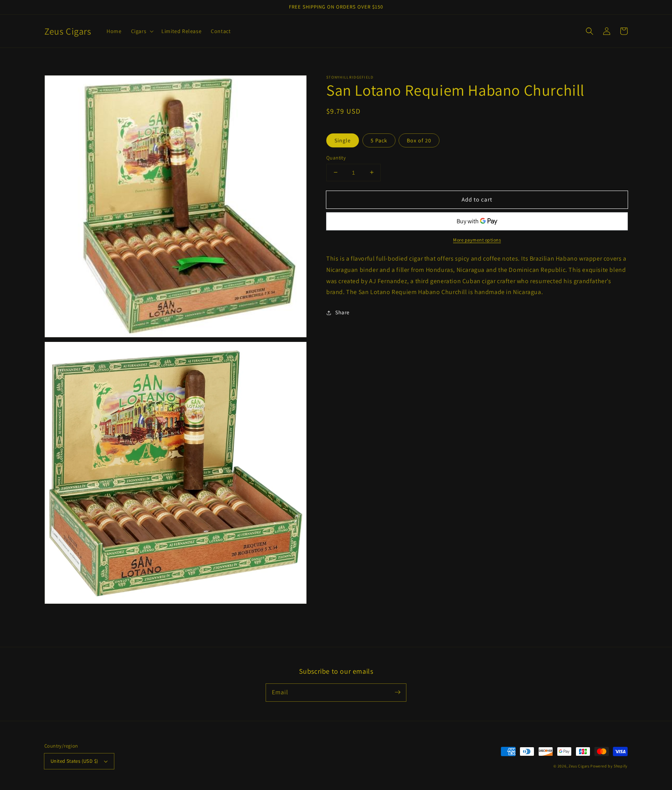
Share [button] (342, 312)
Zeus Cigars (579, 766)
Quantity (336, 157)
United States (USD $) (74, 761)
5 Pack (379, 140)
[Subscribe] (397, 692)
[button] (141, 31)
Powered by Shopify (609, 766)
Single (342, 140)
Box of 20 (419, 140)
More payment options (477, 240)
